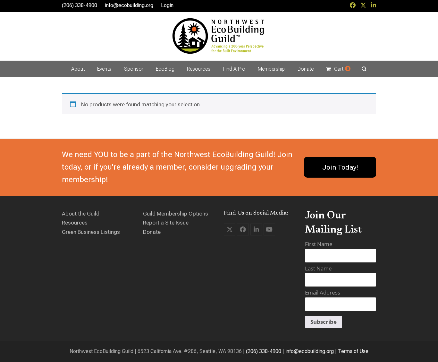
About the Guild (80, 213)
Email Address (322, 292)
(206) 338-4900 (263, 351)
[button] (338, 69)
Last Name (318, 268)
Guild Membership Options (175, 213)
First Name (319, 244)
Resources (75, 222)
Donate (152, 232)
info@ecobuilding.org (129, 5)
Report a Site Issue (166, 222)
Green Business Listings (91, 232)
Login (167, 5)
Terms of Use (353, 351)
